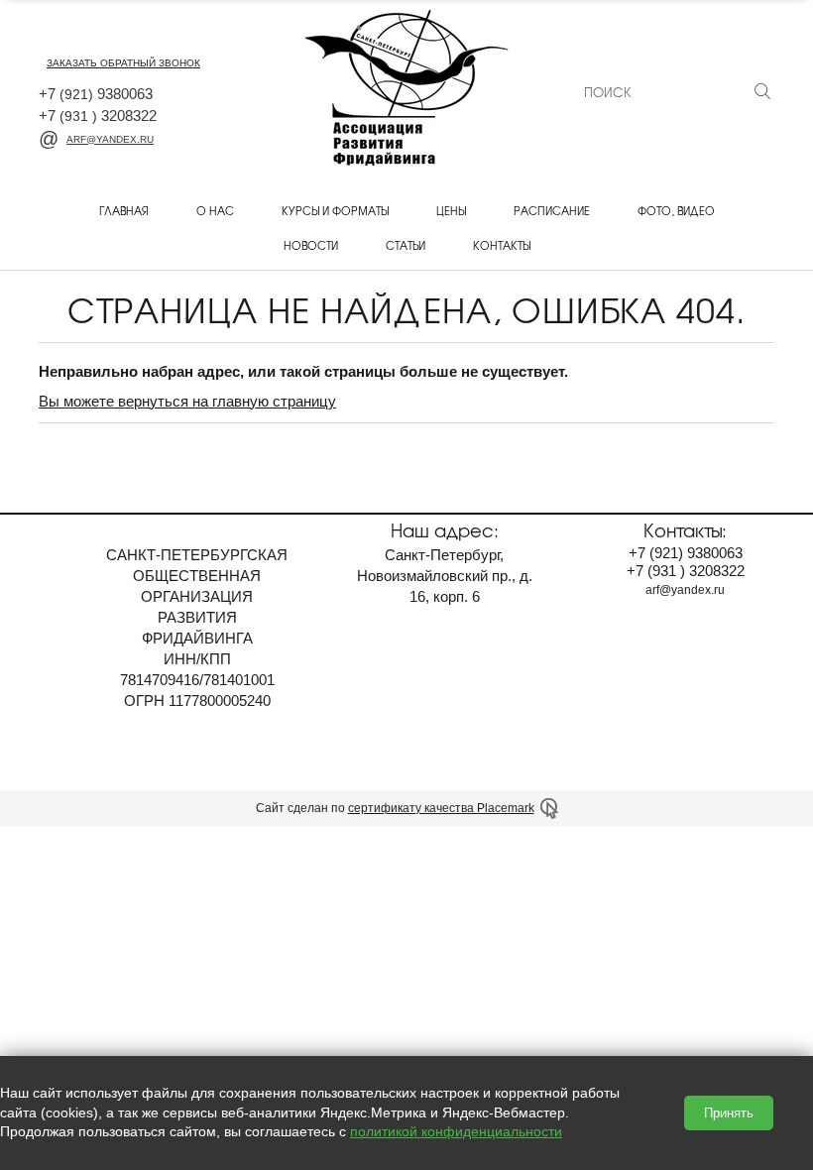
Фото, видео (676, 210)
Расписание (552, 210)
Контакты (501, 245)
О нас (215, 210)
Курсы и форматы (335, 210)
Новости (311, 245)
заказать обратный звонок (123, 63)
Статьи (405, 245)
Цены (451, 210)
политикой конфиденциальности (456, 1131)
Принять (729, 1113)
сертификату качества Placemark (441, 808)
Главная (124, 210)
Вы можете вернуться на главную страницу (187, 401)
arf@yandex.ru (110, 139)
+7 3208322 (98, 115)
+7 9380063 (96, 93)
